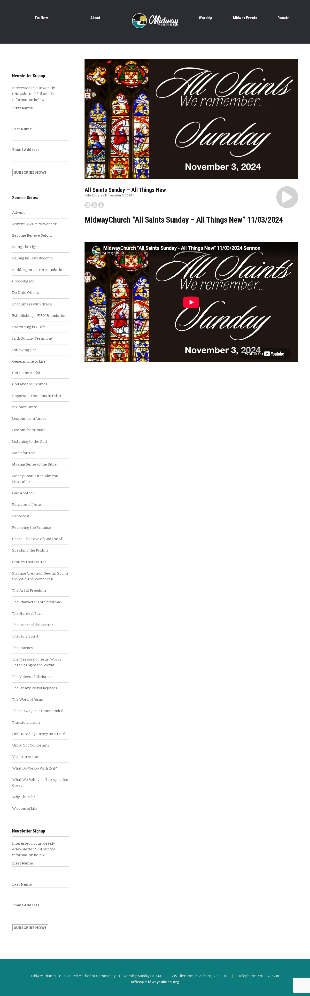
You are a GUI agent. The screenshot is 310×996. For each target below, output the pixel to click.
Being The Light (25, 247)
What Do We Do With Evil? (34, 768)
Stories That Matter (29, 562)
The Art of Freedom (29, 590)
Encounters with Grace (32, 304)
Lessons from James (29, 418)
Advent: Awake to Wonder (34, 224)
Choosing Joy (23, 281)
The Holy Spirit (25, 636)
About (95, 18)
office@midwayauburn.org (155, 982)
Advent (18, 212)
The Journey (22, 648)
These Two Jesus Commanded (37, 711)
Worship (205, 18)
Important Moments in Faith (36, 396)
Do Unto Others (25, 292)
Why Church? (23, 797)
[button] (287, 197)
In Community (24, 407)
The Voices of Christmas (33, 677)
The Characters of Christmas (37, 602)
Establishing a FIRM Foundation (39, 315)
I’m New (41, 18)
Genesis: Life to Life (29, 361)
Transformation (26, 722)
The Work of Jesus (27, 699)
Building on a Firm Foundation (38, 270)
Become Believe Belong (32, 235)
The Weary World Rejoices (34, 688)
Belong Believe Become (32, 258)
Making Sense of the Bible (34, 464)
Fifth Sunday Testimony (32, 338)
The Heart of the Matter (32, 625)
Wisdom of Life (25, 808)
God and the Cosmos (29, 384)
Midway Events (245, 18)
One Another (23, 493)
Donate (283, 18)
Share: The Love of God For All (37, 539)
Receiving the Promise (31, 527)
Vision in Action (25, 757)
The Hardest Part (27, 613)
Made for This (24, 453)
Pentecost (21, 516)
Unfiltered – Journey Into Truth (39, 734)
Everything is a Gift (28, 327)
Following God (24, 350)
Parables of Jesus (27, 504)
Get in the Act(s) (26, 373)
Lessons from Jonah (29, 430)
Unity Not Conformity (31, 745)
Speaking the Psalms (30, 550)
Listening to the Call (29, 441)
